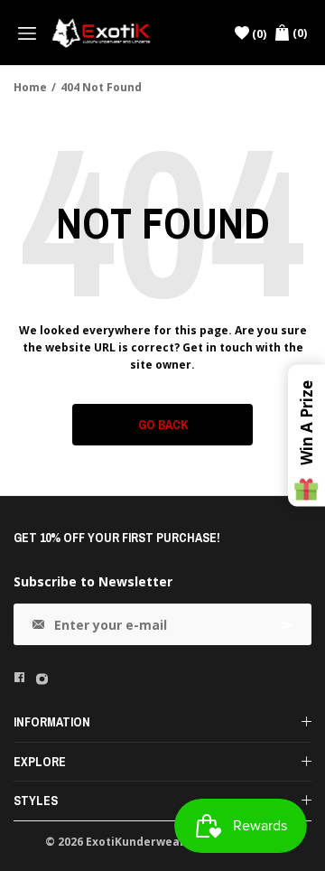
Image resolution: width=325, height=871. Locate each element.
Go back (163, 425)
